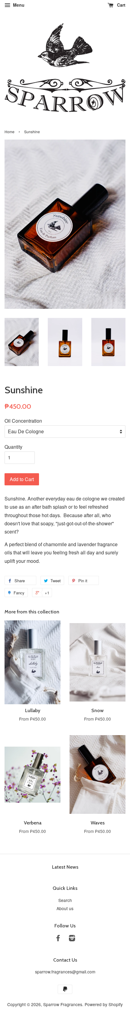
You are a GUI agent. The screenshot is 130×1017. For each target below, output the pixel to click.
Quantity (13, 446)
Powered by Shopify (104, 1004)
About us (65, 908)
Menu (18, 5)
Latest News (65, 867)
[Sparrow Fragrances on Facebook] (58, 939)
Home (10, 131)
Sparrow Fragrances (62, 1004)
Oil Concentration (23, 420)
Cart (120, 5)
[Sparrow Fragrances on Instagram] (72, 939)
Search (65, 900)
